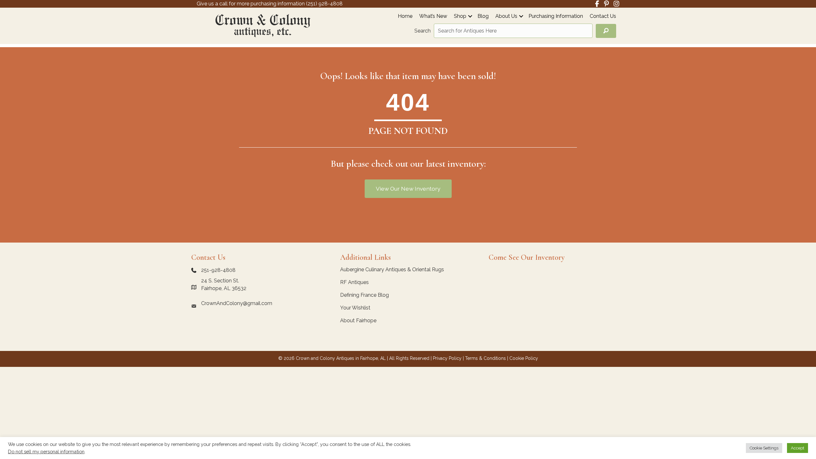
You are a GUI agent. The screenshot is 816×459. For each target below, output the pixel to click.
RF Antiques (354, 282)
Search (422, 31)
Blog (483, 16)
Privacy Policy (447, 358)
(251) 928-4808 (324, 4)
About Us (506, 16)
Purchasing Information (555, 16)
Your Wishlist (355, 308)
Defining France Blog (364, 295)
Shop (460, 16)
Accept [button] (797, 448)
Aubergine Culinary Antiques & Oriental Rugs (392, 269)
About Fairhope (358, 320)
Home (405, 16)
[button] (470, 16)
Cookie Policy (523, 358)
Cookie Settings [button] (764, 448)
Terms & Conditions (485, 358)
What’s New (433, 16)
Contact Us (603, 16)
